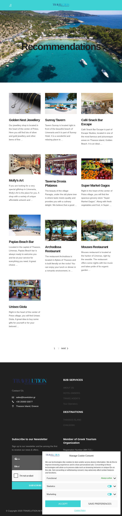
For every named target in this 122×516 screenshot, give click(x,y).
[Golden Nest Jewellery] (25, 103)
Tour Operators (70, 404)
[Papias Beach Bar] (25, 225)
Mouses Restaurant (94, 247)
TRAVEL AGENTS (71, 398)
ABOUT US (68, 388)
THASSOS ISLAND (72, 420)
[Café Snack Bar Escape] (97, 103)
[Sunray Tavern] (61, 103)
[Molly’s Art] (25, 164)
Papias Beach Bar (21, 242)
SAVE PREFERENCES (99, 503)
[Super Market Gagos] (97, 168)
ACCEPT (63, 503)
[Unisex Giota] (25, 290)
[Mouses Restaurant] (97, 230)
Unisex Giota (18, 307)
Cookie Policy (80, 510)
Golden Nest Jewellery (24, 120)
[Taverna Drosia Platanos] (61, 164)
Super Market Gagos (95, 185)
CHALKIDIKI (69, 425)
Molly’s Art (16, 180)
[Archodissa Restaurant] (61, 230)
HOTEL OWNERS (71, 393)
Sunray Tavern (55, 120)
